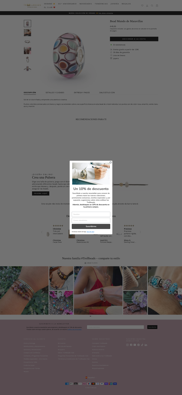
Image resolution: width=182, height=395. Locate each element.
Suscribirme (91, 226)
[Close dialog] (111, 162)
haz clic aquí (90, 231)
